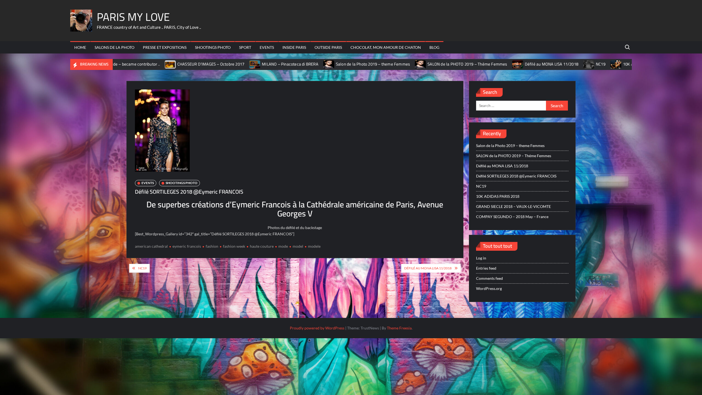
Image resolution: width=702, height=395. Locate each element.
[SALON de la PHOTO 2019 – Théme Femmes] (388, 64)
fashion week (234, 246)
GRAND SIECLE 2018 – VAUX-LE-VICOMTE (513, 206)
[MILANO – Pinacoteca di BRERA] (222, 64)
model (298, 246)
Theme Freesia (399, 328)
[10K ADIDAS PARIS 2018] (583, 64)
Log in (481, 258)
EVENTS (267, 47)
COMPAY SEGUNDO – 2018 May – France (512, 216)
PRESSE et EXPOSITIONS (164, 47)
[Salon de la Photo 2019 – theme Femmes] (296, 64)
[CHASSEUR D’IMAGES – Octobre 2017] (137, 64)
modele (314, 246)
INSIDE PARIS (294, 47)
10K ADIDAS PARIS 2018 (611, 64)
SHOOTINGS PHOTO (213, 47)
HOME (80, 47)
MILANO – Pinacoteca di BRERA (257, 64)
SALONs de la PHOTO (114, 47)
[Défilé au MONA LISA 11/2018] (485, 64)
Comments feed (489, 278)
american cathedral (151, 246)
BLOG (434, 47)
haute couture (262, 246)
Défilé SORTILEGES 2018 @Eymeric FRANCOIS (516, 176)
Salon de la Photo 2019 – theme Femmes (340, 64)
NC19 (568, 64)
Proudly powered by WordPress (317, 328)
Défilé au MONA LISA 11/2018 (518, 64)
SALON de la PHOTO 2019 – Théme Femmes (434, 64)
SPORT (245, 47)
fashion (212, 246)
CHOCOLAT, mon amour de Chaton (385, 47)
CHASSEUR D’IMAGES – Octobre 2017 (177, 64)
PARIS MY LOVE (133, 17)
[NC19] (556, 64)
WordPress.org (489, 288)
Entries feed (486, 268)
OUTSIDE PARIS (328, 47)
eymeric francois (186, 246)
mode (283, 246)
